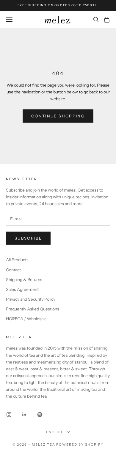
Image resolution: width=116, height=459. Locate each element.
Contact (13, 269)
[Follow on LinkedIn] (24, 414)
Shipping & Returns (24, 279)
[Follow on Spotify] (40, 414)
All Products (17, 259)
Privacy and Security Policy (30, 299)
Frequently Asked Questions (32, 309)
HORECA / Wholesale (26, 318)
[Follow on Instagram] (9, 414)
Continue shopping (58, 116)
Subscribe (28, 238)
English (55, 432)
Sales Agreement (22, 289)
